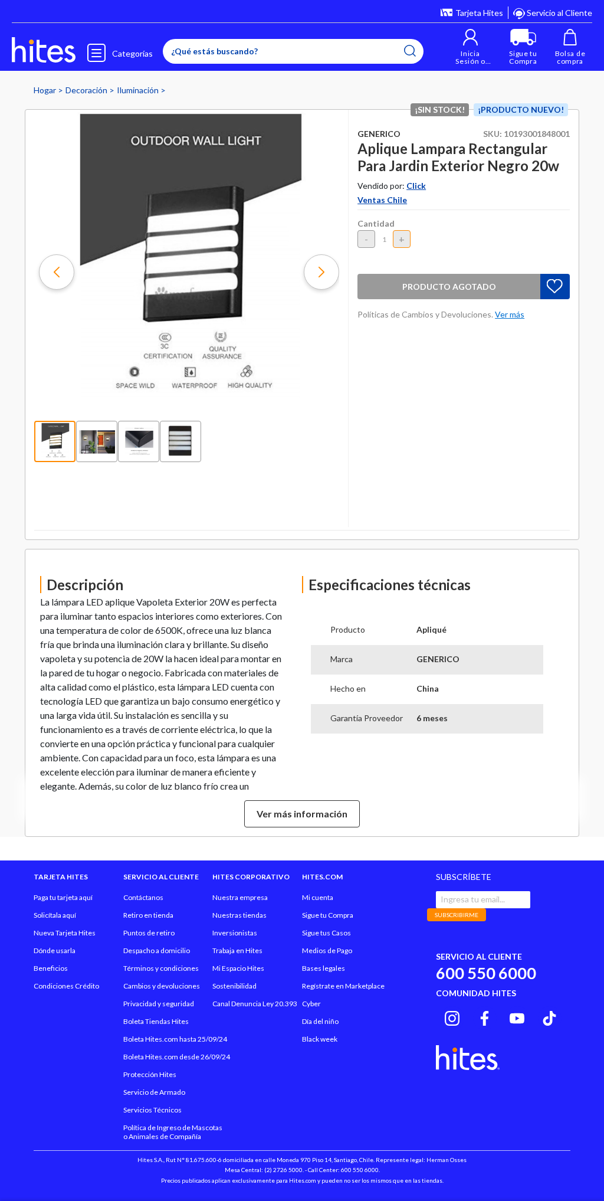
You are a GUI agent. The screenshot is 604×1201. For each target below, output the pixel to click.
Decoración (87, 90)
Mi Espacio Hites (238, 968)
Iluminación (138, 90)
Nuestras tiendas (239, 915)
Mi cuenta (317, 897)
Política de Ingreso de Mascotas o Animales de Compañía (172, 1132)
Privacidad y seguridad (158, 1003)
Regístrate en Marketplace (343, 985)
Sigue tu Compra (327, 915)
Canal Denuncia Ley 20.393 (254, 1003)
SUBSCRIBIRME (456, 914)
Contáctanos (143, 897)
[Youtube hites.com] (517, 1016)
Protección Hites (149, 1074)
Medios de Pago (327, 950)
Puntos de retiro (149, 932)
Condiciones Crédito (66, 985)
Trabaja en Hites (237, 950)
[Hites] (44, 50)
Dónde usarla (55, 950)
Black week (319, 1039)
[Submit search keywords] (410, 51)
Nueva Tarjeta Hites (65, 932)
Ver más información (302, 813)
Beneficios (51, 968)
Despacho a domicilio (156, 950)
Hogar (46, 90)
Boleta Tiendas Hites (156, 1021)
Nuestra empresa (240, 897)
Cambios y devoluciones (161, 985)
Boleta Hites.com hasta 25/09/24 (175, 1039)
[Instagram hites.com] (452, 1016)
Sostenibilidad (234, 985)
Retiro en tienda (148, 915)
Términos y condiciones (161, 968)
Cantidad (376, 223)
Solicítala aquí (55, 915)
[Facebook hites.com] (484, 1016)
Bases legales (323, 968)
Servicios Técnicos (152, 1109)
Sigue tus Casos (326, 932)
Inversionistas (234, 932)
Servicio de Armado (154, 1092)
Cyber (311, 1003)
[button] (470, 47)
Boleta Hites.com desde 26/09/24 (176, 1056)
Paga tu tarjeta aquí (63, 897)
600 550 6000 (486, 973)
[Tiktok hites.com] (549, 1016)
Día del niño (320, 1021)
